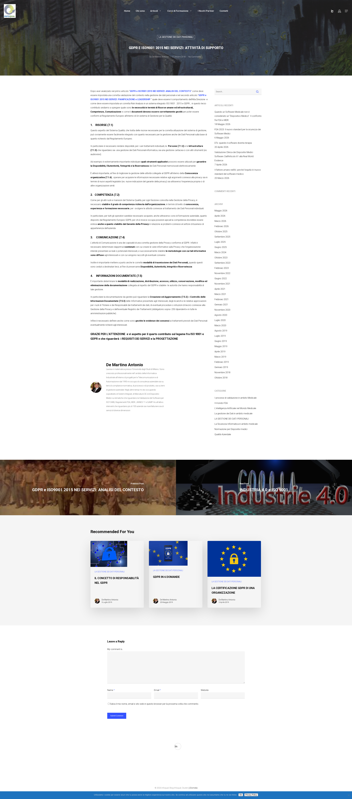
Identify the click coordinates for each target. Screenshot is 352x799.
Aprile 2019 (220, 351)
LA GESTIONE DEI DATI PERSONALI (176, 37)
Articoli (154, 11)
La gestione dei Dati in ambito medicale (233, 413)
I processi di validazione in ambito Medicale (236, 398)
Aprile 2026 (220, 216)
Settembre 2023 (222, 263)
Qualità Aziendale (223, 434)
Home (127, 11)
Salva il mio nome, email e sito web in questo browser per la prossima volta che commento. (154, 704)
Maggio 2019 (221, 346)
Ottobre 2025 (221, 231)
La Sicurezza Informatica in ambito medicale (236, 424)
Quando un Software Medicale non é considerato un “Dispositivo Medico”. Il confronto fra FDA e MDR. (238, 116)
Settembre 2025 (222, 236)
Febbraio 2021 (222, 299)
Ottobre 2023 (221, 257)
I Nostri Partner (206, 11)
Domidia (193, 788)
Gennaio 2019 (221, 367)
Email (157, 690)
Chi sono (140, 11)
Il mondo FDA (221, 403)
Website (205, 690)
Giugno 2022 (221, 278)
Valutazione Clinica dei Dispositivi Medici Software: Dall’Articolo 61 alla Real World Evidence (234, 156)
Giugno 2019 (221, 341)
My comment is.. (115, 649)
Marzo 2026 (220, 221)
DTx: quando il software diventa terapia (233, 143)
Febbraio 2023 (222, 268)
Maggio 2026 (221, 210)
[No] (348, 795)
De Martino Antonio (160, 57)
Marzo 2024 (220, 252)
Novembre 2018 (222, 372)
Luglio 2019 (220, 336)
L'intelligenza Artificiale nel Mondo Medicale (235, 408)
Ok (241, 795)
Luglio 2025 (220, 242)
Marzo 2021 (220, 294)
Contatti (224, 11)
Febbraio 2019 (222, 362)
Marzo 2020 (220, 325)
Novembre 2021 (222, 283)
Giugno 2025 (221, 247)
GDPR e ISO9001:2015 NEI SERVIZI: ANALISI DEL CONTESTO (160, 91)
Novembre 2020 (222, 310)
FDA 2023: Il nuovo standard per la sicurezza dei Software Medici (238, 131)
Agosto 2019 (221, 330)
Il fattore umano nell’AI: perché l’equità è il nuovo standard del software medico (238, 172)
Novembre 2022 (222, 273)
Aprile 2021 (220, 289)
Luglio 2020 (220, 320)
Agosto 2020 (221, 315)
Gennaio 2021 (221, 304)
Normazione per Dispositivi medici (231, 429)
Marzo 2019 (220, 356)
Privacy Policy (251, 795)
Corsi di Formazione (178, 11)
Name (111, 690)
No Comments (194, 57)
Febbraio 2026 (222, 226)
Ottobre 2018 (221, 377)
